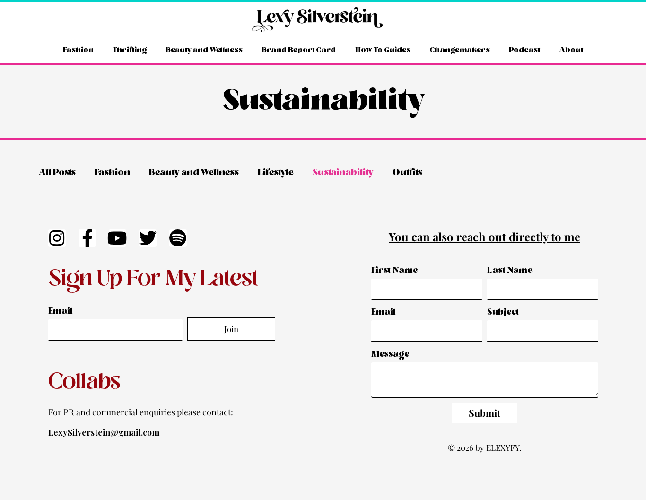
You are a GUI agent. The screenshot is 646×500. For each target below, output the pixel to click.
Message (390, 354)
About (571, 50)
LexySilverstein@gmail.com (103, 432)
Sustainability (343, 172)
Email (60, 311)
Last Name (510, 271)
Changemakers (459, 50)
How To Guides (382, 50)
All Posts (57, 172)
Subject (503, 312)
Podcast (524, 50)
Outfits (407, 172)
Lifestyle (276, 172)
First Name (394, 271)
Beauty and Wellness (204, 50)
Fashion (78, 50)
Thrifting (130, 50)
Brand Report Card (299, 50)
